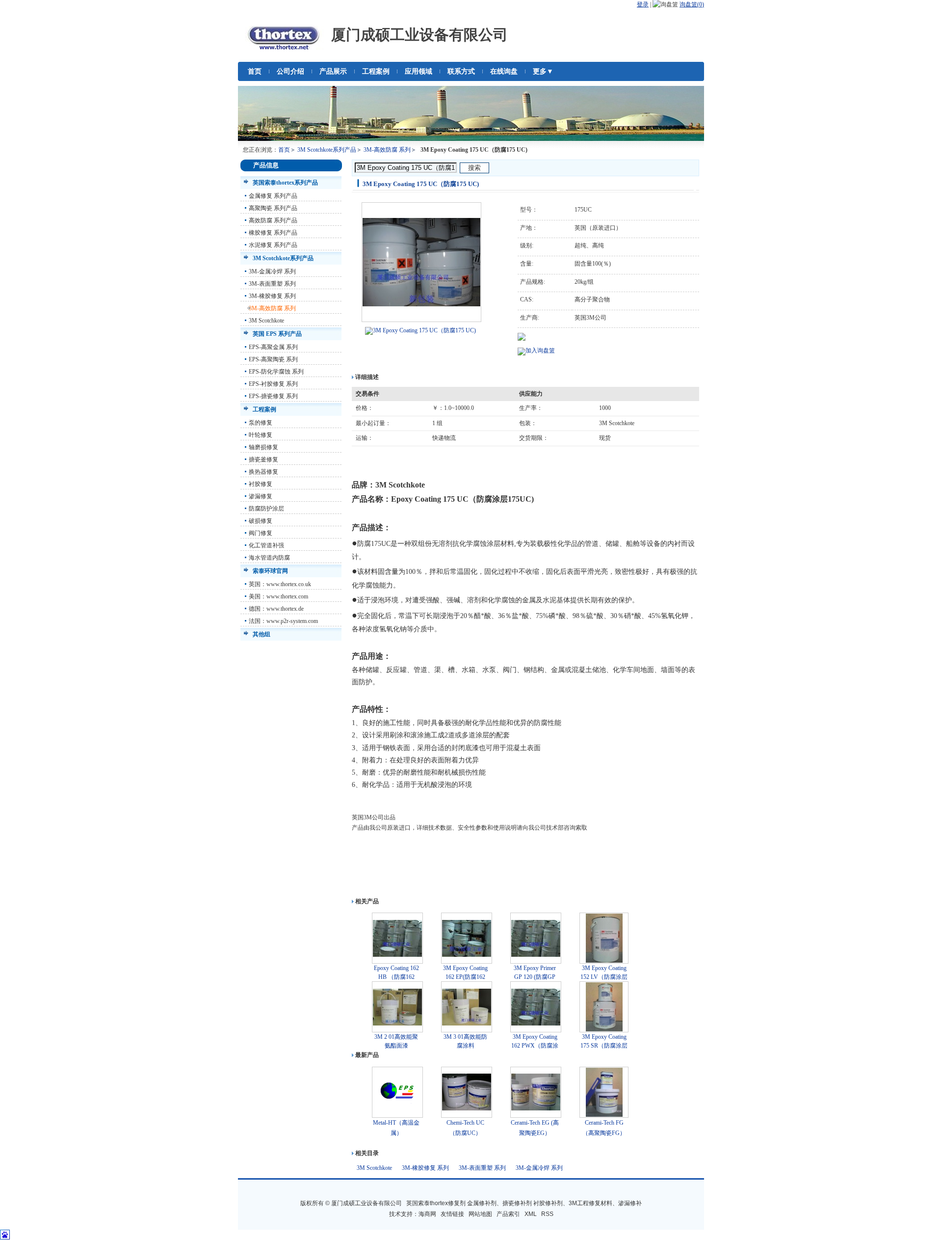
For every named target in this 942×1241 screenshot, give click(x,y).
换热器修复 (263, 471)
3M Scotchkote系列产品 (326, 149)
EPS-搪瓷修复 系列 (273, 396)
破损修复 (260, 520)
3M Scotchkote (266, 320)
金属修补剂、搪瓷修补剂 (499, 1203)
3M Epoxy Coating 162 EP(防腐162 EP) (465, 977)
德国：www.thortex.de (276, 608)
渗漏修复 (260, 496)
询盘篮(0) (692, 4)
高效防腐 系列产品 (273, 220)
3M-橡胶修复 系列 (272, 296)
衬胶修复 (260, 484)
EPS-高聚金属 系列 (273, 347)
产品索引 (508, 1214)
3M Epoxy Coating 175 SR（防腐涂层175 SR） (604, 1045)
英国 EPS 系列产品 (277, 333)
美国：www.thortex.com (278, 596)
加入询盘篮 (540, 350)
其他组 (261, 634)
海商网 (427, 1214)
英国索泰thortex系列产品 (285, 182)
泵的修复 (260, 422)
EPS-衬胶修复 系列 (273, 383)
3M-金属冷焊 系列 (272, 271)
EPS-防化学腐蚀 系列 (276, 371)
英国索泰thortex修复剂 (436, 1203)
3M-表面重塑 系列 (272, 283)
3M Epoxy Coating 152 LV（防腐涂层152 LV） (604, 977)
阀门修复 (260, 533)
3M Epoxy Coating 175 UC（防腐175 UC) (424, 330)
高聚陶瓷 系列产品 (273, 208)
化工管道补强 (266, 545)
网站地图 (480, 1214)
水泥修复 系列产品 (273, 245)
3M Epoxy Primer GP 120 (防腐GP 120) (535, 977)
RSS (547, 1214)
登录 (643, 4)
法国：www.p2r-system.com (283, 621)
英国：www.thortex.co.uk (280, 584)
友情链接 (452, 1214)
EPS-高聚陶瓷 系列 (273, 359)
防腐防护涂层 (266, 508)
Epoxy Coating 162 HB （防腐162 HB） (396, 977)
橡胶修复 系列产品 (273, 232)
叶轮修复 (260, 435)
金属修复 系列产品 (273, 195)
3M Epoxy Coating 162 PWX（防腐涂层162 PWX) (534, 1045)
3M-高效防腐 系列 (387, 149)
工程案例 (264, 409)
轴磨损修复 (263, 447)
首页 (284, 149)
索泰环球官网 (270, 570)
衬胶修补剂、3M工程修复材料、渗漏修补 (587, 1203)
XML (530, 1214)
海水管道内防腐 (269, 557)
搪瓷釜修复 (263, 459)
